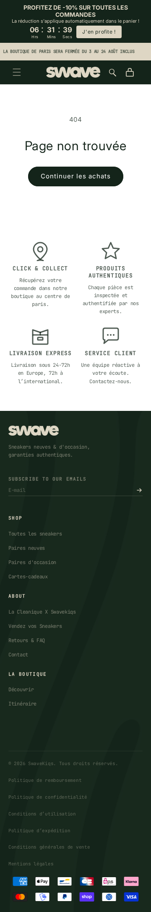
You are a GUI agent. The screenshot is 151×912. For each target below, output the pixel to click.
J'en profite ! (98, 32)
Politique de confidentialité (47, 797)
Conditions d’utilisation (42, 814)
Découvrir (21, 689)
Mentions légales (30, 864)
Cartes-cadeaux (28, 576)
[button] (17, 72)
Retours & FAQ (26, 640)
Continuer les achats (76, 176)
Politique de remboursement (44, 780)
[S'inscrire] (139, 490)
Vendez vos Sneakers (35, 626)
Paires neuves (26, 548)
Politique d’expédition (39, 831)
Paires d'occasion (32, 562)
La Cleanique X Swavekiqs (42, 612)
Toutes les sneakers (35, 533)
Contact (18, 654)
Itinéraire (22, 703)
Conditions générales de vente (49, 847)
